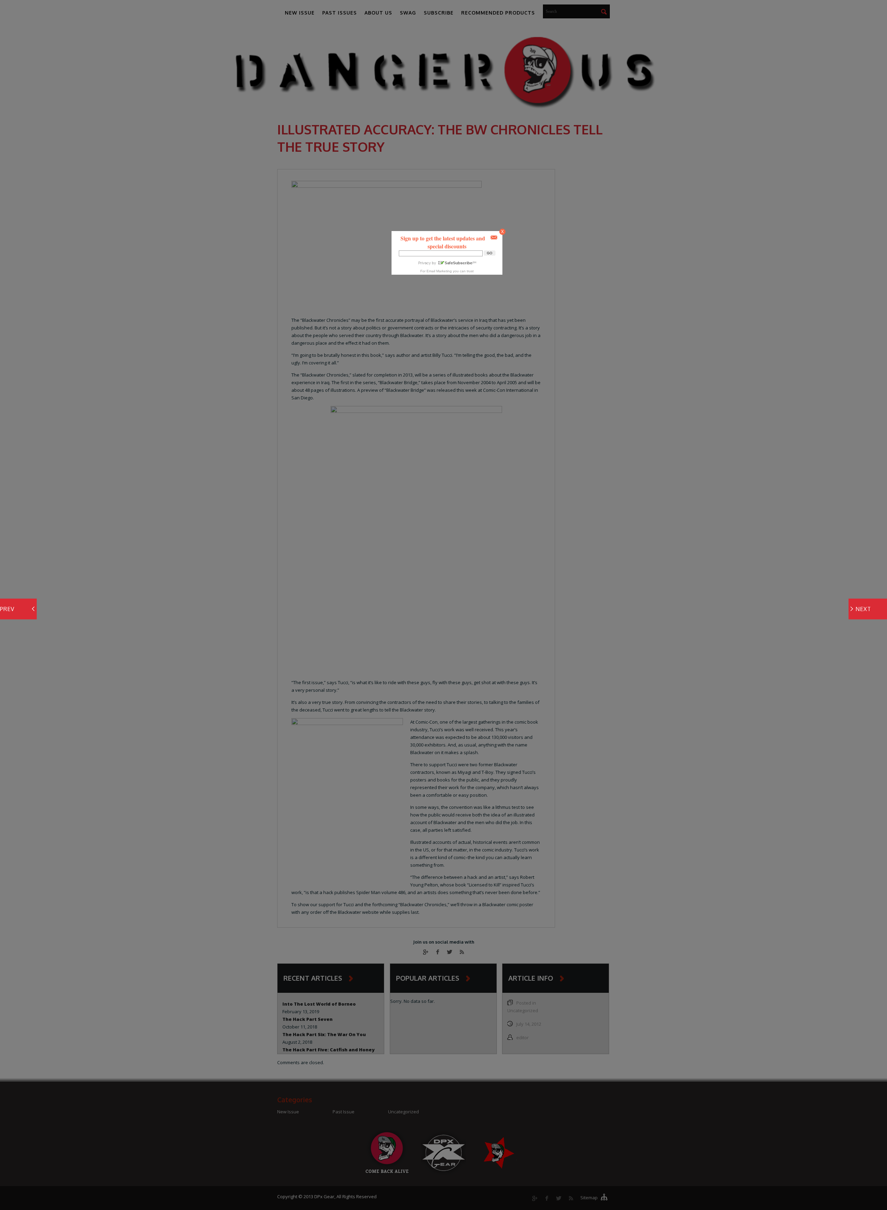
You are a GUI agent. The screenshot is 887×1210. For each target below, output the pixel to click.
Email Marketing (439, 271)
